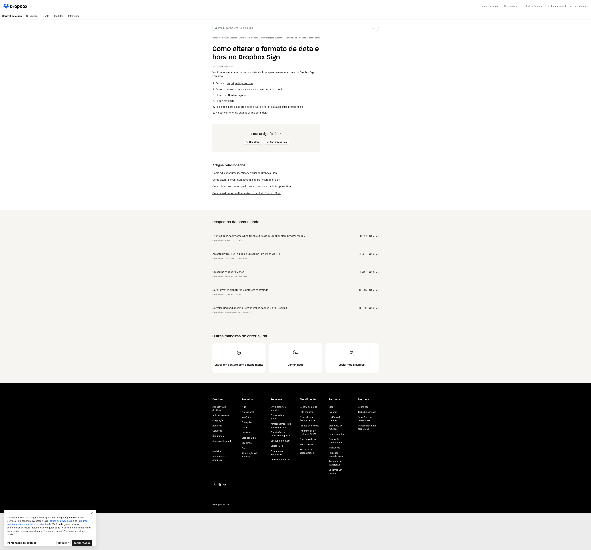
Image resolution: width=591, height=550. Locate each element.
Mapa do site (306, 444)
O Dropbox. (32, 16)
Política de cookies (309, 425)
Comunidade (511, 6)
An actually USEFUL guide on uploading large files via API (246, 253)
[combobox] (295, 28)
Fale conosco (306, 412)
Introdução (73, 16)
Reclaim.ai (246, 443)
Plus (243, 407)
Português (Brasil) (220, 504)
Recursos (217, 425)
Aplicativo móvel (220, 415)
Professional (247, 412)
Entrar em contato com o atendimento (568, 6)
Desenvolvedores (337, 434)
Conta (46, 16)
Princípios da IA (308, 439)
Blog (331, 407)
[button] (216, 28)
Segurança (218, 436)
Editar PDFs (277, 445)
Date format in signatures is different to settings (240, 289)
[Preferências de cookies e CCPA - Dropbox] (50, 528)
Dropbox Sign (248, 437)
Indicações (334, 447)
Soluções (217, 430)
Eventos (333, 412)
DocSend (246, 432)
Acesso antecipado (222, 441)
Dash (244, 427)
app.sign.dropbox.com (240, 83)
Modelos (216, 451)
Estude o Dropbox (533, 6)
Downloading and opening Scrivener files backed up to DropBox (249, 307)
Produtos (58, 16)
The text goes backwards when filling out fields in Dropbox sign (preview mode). (258, 235)
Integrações (218, 420)
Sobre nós (363, 407)
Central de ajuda (489, 6)
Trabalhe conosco (367, 412)
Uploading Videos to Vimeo (228, 271)
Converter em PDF (280, 459)
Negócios (246, 417)
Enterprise (246, 422)
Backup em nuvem (280, 440)
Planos (244, 448)
